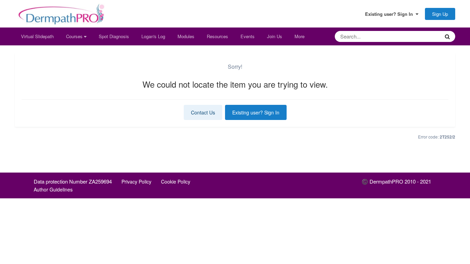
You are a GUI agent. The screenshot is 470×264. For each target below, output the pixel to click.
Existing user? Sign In (390, 14)
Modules (186, 36)
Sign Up (440, 14)
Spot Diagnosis (114, 36)
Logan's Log (153, 36)
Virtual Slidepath (37, 36)
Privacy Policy (136, 181)
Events (248, 36)
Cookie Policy (175, 181)
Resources (217, 36)
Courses (75, 36)
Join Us (274, 36)
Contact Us (203, 112)
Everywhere (419, 36)
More (300, 36)
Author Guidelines (53, 189)
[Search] (447, 36)
